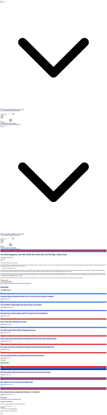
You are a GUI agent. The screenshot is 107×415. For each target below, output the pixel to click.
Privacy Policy (14, 408)
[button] (1, 112)
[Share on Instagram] (6, 282)
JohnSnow (2, 298)
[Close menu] (10, 120)
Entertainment (14, 110)
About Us (2, 399)
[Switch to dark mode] (2, 116)
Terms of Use (11, 399)
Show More (3, 360)
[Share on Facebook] (1, 282)
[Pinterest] (6, 398)
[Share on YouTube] (8, 282)
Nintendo (15, 109)
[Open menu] (1, 118)
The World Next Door (27, 283)
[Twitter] (1, 398)
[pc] (1, 251)
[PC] (1, 109)
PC (1, 123)
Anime (9, 110)
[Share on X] (4, 282)
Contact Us (6, 399)
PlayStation (6, 109)
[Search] (13, 114)
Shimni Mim (3, 257)
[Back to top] (1, 413)
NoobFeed (16, 399)
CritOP (19, 399)
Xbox (11, 109)
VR (19, 109)
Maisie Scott (2, 374)
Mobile (23, 109)
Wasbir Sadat (3, 357)
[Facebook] (3, 398)
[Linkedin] (4, 398)
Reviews (4, 110)
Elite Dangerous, (15, 283)
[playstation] (1, 369)
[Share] (10, 282)
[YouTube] (2, 398)
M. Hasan (2, 349)
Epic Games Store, (8, 283)
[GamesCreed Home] (4, 1)
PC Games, (20, 283)
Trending (18, 110)
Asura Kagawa (3, 324)
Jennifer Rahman (3, 307)
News (1, 110)
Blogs (7, 110)
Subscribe (3, 407)
